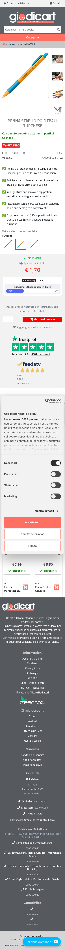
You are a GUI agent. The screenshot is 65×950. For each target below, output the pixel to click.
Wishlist (32, 721)
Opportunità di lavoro (32, 683)
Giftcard (32, 736)
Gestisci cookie (32, 741)
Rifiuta (32, 545)
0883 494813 (32, 895)
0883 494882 (32, 874)
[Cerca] (57, 29)
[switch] (56, 474)
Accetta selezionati (32, 533)
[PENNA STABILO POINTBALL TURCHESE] (20, 244)
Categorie (32, 37)
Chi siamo (32, 663)
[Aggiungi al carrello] (25, 587)
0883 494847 (40, 801)
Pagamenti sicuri (32, 765)
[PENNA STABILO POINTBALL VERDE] (33, 244)
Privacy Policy (32, 668)
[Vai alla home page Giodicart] (32, 17)
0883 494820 (32, 914)
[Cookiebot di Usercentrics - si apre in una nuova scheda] (46, 401)
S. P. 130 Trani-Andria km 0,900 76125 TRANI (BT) (32, 789)
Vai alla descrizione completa (19, 231)
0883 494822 (32, 924)
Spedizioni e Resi (32, 760)
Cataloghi (32, 673)
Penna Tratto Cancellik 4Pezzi (43, 589)
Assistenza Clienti (32, 658)
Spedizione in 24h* (34, 263)
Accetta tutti (32, 522)
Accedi (16, 3)
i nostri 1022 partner (25, 419)
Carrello (56, 3)
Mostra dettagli (44, 510)
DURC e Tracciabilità (32, 688)
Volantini (32, 678)
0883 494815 (32, 861)
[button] (57, 108)
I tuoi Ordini (32, 726)
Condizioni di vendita (32, 755)
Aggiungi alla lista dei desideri (34, 327)
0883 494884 (32, 884)
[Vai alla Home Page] (3, 44)
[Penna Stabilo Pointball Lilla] (7, 244)
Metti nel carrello (44, 319)
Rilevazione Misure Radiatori (32, 692)
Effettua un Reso (32, 731)
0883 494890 (41, 807)
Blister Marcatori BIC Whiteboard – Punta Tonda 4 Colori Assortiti (12, 589)
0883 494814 (32, 848)
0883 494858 (16, 820)
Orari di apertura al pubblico (39, 820)
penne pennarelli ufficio (22, 44)
